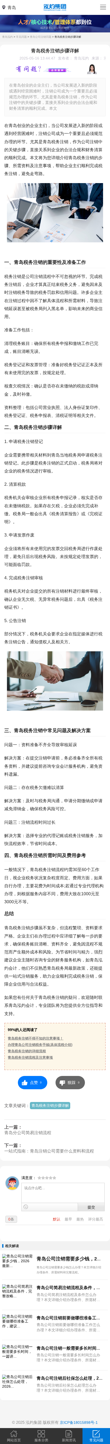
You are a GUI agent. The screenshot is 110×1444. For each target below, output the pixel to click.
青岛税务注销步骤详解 (67, 36)
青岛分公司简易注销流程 (27, 1132)
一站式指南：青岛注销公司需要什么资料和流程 (49, 1151)
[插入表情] (25, 1206)
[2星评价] (41, 1178)
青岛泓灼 (7, 36)
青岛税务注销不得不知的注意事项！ (35, 1038)
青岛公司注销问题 (40, 36)
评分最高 (95, 1219)
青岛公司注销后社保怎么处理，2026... (73, 1378)
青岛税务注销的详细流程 (27, 1051)
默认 (57, 1219)
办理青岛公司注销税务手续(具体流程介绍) (40, 1045)
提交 (91, 1207)
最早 (69, 1219)
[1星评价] (39, 1178)
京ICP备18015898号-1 (79, 1422)
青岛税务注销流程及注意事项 (30, 1057)
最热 (80, 1219)
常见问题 (21, 36)
